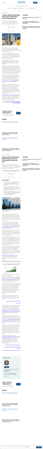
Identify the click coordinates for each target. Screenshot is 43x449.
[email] (14, 30)
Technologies (14, 8)
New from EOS (17, 303)
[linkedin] (9, 30)
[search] (4, 2)
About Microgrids (32, 8)
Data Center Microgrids (6, 154)
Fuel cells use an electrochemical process (9, 255)
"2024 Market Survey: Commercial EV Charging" (11, 94)
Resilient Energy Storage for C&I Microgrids (13, 301)
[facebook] (8, 30)
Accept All (39, 447)
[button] (2, 2)
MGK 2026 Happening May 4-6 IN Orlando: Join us (11, 350)
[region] (21, 447)
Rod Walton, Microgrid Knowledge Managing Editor (11, 170)
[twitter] (11, 30)
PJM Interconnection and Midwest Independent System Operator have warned (11, 336)
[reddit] (12, 30)
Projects (9, 8)
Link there (9, 275)
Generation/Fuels (21, 8)
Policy (27, 8)
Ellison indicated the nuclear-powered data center (11, 311)
